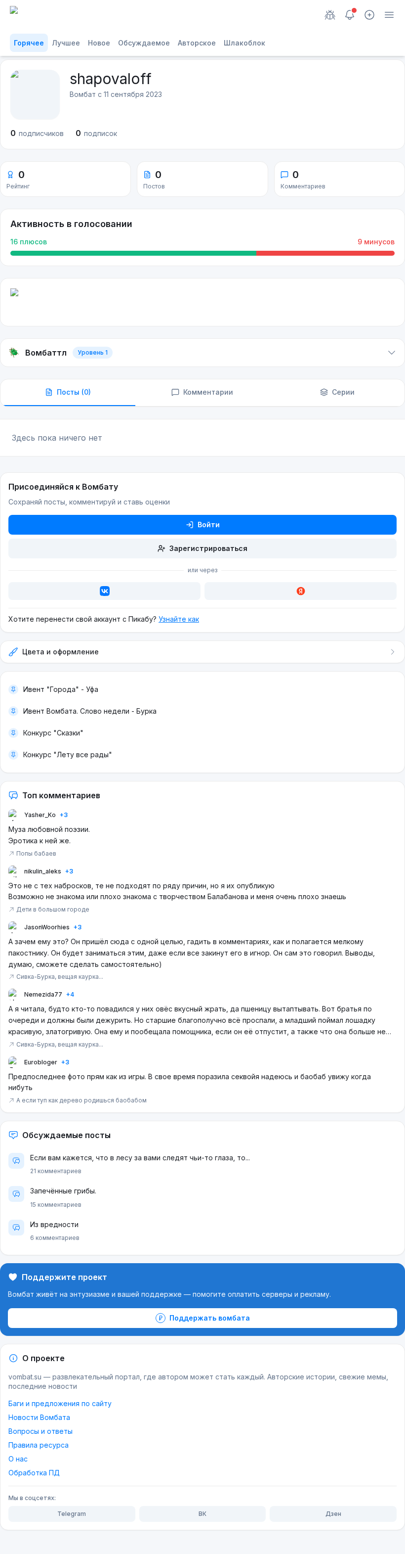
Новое (99, 43)
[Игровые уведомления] (330, 15)
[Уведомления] (350, 15)
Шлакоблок (244, 43)
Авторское (197, 43)
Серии (343, 392)
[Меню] (389, 15)
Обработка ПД (34, 1472)
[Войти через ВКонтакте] (104, 591)
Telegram (71, 1513)
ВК (202, 1513)
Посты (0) (74, 392)
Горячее (29, 43)
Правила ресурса (38, 1445)
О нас (18, 1459)
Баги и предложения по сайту (60, 1403)
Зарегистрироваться (208, 548)
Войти (209, 524)
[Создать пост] (369, 15)
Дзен (333, 1513)
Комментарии (208, 392)
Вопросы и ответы (40, 1431)
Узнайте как (179, 619)
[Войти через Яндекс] (300, 591)
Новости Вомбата (39, 1417)
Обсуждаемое (144, 43)
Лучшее (66, 43)
